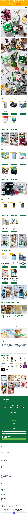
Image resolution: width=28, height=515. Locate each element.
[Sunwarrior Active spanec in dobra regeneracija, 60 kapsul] (23, 205)
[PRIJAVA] (19, 7)
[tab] (13, 423)
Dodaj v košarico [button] (5, 113)
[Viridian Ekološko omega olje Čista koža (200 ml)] (14, 273)
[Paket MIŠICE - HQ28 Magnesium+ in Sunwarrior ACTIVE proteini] (5, 221)
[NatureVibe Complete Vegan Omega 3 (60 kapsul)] (14, 119)
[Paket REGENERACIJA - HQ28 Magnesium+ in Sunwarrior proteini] (23, 257)
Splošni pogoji (4, 477)
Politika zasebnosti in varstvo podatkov (7, 476)
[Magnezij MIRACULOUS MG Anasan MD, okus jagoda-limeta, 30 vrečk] (5, 119)
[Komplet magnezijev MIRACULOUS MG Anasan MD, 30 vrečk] (5, 257)
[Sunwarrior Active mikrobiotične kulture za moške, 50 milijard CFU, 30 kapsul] (5, 205)
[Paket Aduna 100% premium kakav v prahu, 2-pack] (5, 170)
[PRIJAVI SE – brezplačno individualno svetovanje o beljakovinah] (7, 309)
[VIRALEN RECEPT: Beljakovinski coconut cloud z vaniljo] (20, 309)
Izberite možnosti (22, 113)
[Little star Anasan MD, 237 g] (14, 155)
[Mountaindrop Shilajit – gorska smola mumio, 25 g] (14, 104)
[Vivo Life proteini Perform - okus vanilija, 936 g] (14, 170)
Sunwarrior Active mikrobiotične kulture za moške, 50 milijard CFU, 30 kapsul (5, 212)
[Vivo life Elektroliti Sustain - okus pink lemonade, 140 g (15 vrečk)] (14, 221)
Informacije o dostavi (5, 475)
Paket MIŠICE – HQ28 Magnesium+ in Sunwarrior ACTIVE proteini (5, 227)
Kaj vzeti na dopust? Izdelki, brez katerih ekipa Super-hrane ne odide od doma (7, 340)
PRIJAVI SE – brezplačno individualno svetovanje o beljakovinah (6, 316)
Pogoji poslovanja (16, 513)
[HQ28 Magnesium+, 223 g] (5, 104)
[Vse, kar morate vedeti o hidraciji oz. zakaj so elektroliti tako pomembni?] (20, 333)
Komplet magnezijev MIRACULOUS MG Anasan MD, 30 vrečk (5, 263)
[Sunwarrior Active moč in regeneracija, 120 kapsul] (14, 205)
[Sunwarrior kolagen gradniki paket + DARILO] (23, 155)
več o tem (5, 437)
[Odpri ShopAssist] (14, 513)
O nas (3, 474)
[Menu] (26, 7)
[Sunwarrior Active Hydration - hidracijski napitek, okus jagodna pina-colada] (5, 273)
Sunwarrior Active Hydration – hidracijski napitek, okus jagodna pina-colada (5, 279)
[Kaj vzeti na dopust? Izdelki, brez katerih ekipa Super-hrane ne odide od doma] (7, 333)
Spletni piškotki (11, 513)
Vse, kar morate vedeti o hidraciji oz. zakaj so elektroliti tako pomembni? (20, 340)
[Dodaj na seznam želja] (8, 101)
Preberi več (4, 326)
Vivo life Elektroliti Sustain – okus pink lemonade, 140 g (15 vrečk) (14, 227)
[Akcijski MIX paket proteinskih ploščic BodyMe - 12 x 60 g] (5, 155)
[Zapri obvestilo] (24, 506)
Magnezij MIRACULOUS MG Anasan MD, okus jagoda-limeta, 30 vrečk (5, 126)
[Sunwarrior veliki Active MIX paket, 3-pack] (23, 104)
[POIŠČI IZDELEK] (21, 7)
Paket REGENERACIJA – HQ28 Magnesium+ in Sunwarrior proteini (23, 263)
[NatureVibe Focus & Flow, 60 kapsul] (14, 257)
